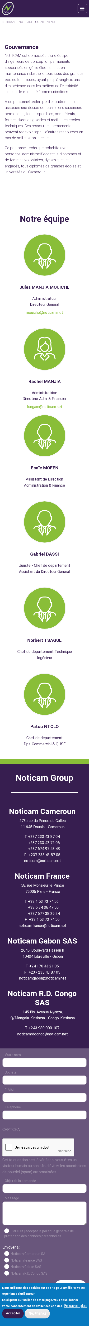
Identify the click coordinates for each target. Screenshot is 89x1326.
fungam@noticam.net (44, 407)
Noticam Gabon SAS (26, 1267)
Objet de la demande (20, 1181)
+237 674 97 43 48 (44, 848)
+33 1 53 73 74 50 (44, 919)
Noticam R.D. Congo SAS (29, 1273)
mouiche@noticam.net (44, 312)
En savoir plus (75, 1306)
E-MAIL (10, 1090)
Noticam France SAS (26, 1260)
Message (12, 1198)
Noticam (8, 22)
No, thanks (37, 1313)
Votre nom (13, 1055)
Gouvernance (45, 22)
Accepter (13, 1313)
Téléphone (13, 1107)
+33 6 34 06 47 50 (43, 907)
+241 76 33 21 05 (44, 966)
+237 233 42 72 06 (44, 843)
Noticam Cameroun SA (28, 1254)
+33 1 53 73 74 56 (43, 901)
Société (11, 1072)
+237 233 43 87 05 (44, 855)
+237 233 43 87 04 (44, 836)
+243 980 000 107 (43, 1028)
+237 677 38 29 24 (44, 913)
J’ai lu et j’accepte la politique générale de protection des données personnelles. (39, 1233)
